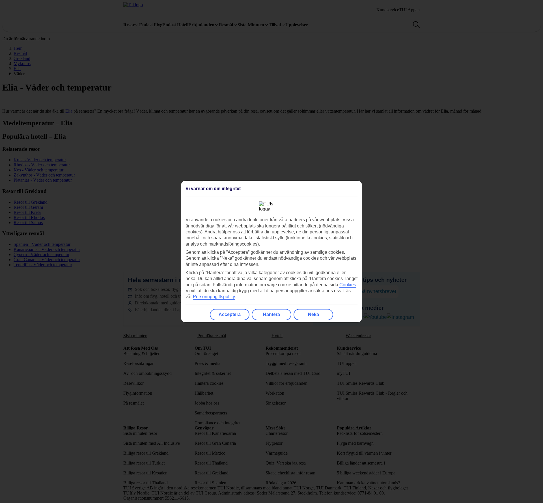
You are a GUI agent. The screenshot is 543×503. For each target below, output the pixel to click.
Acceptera (230, 314)
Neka (313, 314)
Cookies (347, 284)
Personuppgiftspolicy (214, 296)
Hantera (271, 314)
